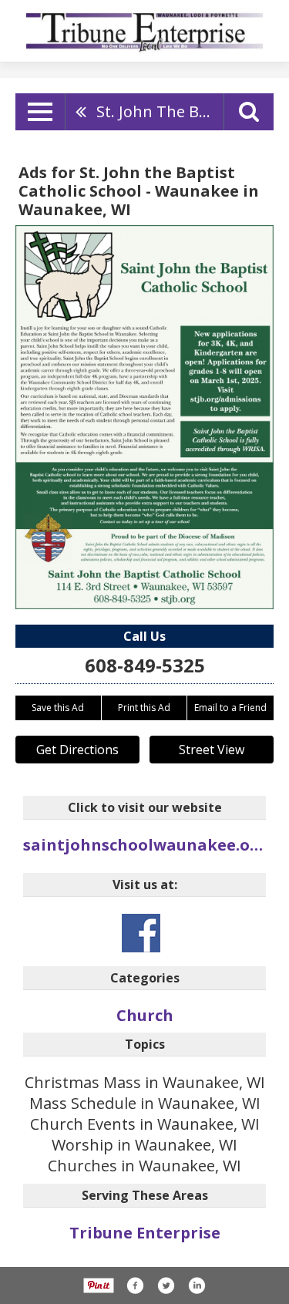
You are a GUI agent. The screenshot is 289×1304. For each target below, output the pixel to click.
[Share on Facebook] (135, 1285)
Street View (211, 749)
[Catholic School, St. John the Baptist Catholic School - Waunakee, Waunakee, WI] (144, 417)
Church (144, 1015)
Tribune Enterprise (144, 1232)
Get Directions (77, 749)
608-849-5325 (145, 665)
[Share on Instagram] (197, 1285)
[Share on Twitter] (166, 1285)
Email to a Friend (230, 707)
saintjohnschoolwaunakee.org (144, 844)
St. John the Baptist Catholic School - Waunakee (159, 111)
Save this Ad (58, 707)
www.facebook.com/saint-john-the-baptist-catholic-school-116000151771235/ (141, 933)
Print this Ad (144, 707)
